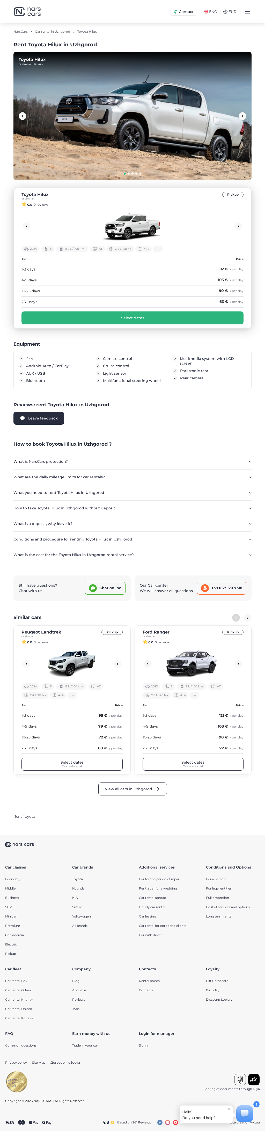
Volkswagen (81, 916)
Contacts (146, 990)
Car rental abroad (152, 898)
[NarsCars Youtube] (175, 1122)
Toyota (77, 879)
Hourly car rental (152, 907)
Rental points (149, 981)
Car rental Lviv (16, 981)
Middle (10, 888)
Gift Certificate (217, 981)
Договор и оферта (65, 1062)
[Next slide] (242, 116)
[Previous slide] (22, 116)
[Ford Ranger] (193, 663)
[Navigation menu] (248, 12)
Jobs (75, 1009)
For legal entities (219, 888)
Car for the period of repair (159, 879)
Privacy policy (16, 1062)
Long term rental (219, 916)
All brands (79, 926)
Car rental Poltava (19, 1018)
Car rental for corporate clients (162, 926)
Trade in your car (85, 1045)
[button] (124, 173)
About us (79, 990)
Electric (11, 944)
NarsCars (20, 31)
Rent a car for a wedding (158, 888)
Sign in (144, 1045)
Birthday (212, 990)
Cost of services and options (228, 907)
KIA (75, 898)
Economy (12, 879)
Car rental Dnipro (18, 1009)
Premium (12, 926)
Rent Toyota (24, 816)
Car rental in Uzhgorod (52, 31)
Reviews (78, 999)
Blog (75, 981)
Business (12, 898)
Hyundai (78, 888)
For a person (216, 879)
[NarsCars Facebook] (160, 1122)
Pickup (233, 194)
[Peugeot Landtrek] (72, 663)
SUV (8, 907)
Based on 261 (134, 1122)
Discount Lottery (219, 999)
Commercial (15, 935)
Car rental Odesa (18, 990)
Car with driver (150, 935)
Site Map (38, 1062)
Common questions (20, 1045)
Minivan (11, 916)
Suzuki (77, 907)
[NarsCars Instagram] (167, 1122)
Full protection (217, 898)
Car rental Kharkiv (19, 999)
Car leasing (147, 916)
